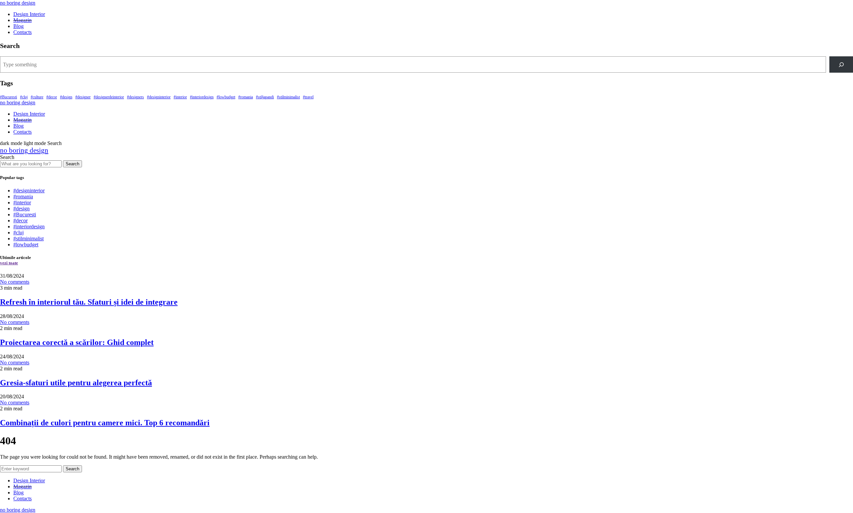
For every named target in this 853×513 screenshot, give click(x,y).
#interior (180, 97)
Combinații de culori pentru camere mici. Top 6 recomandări (105, 422)
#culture (37, 97)
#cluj (24, 97)
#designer (83, 97)
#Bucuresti (8, 97)
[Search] (841, 64)
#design (66, 97)
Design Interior (29, 14)
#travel (308, 97)
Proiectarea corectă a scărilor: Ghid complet (77, 342)
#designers (135, 97)
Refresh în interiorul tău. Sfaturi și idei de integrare (89, 302)
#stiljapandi (265, 97)
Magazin (22, 20)
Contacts (22, 32)
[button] (23, 143)
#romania (245, 97)
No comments (14, 282)
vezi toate (9, 262)
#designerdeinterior (109, 97)
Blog (18, 26)
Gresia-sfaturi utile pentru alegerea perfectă (76, 382)
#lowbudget (226, 97)
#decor (51, 97)
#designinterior (159, 97)
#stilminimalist (288, 97)
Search (72, 163)
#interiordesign (202, 97)
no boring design (17, 3)
